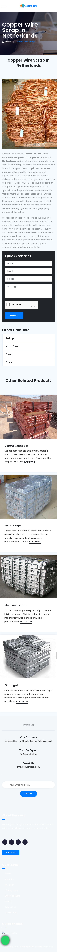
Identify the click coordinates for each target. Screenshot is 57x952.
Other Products (12, 895)
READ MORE (29, 461)
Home (8, 41)
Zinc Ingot (11, 685)
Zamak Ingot (13, 525)
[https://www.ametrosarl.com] (28, 5)
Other (9, 362)
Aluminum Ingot (15, 605)
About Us (9, 879)
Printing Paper (12, 890)
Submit (14, 315)
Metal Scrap (12, 346)
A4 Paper (11, 338)
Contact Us (10, 907)
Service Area (11, 912)
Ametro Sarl (28, 946)
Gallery (8, 901)
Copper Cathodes (16, 445)
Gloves (10, 354)
